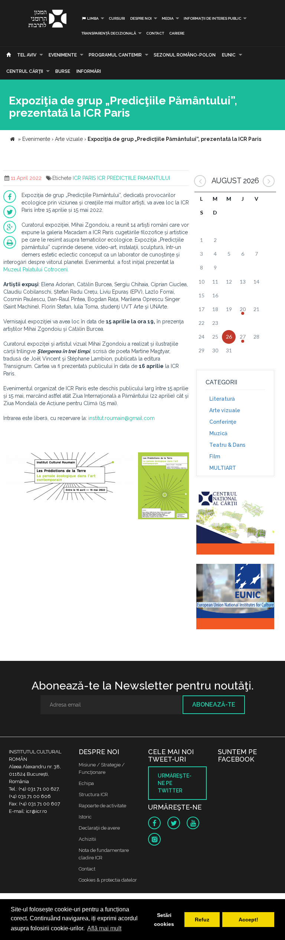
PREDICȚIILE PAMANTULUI (138, 178)
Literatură (222, 399)
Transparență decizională (108, 33)
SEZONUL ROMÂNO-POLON (185, 55)
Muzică (218, 433)
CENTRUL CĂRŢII (24, 71)
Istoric (85, 817)
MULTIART (222, 468)
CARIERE (176, 33)
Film (214, 456)
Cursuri (117, 18)
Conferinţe (222, 422)
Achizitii (87, 839)
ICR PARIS (84, 178)
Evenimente (63, 55)
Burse (62, 71)
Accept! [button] (248, 920)
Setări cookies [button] (164, 919)
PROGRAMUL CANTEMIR (115, 55)
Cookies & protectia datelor (108, 880)
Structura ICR (93, 794)
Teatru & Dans (227, 445)
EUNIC (229, 55)
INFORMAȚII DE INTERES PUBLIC (212, 18)
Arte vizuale (224, 410)
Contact (155, 33)
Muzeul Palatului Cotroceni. (36, 269)
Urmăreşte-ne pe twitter (174, 783)
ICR (101, 178)
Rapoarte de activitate (102, 805)
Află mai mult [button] (104, 928)
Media (168, 18)
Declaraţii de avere (99, 828)
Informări (88, 71)
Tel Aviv (26, 55)
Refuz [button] (202, 920)
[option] (69, 480)
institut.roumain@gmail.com (121, 418)
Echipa (86, 783)
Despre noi (141, 18)
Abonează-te (213, 704)
